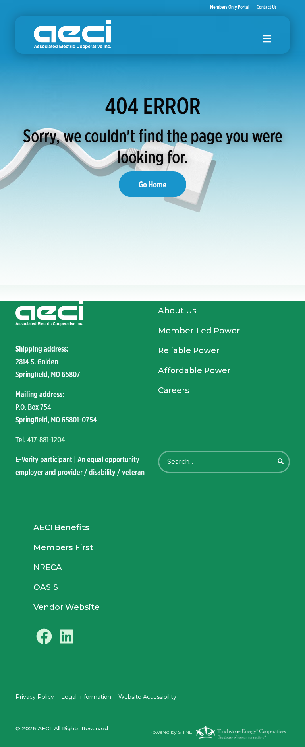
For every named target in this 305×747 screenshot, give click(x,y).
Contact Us (267, 7)
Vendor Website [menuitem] (66, 607)
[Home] (142, 35)
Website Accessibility (147, 696)
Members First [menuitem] (63, 547)
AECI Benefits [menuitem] (61, 527)
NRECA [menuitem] (47, 567)
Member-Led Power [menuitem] (199, 330)
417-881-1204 (46, 439)
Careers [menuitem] (173, 390)
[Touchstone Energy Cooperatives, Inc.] (241, 732)
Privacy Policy (34, 696)
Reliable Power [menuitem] (188, 350)
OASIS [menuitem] (45, 587)
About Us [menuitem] (177, 310)
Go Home (152, 184)
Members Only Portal (229, 7)
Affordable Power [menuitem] (194, 370)
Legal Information (86, 696)
